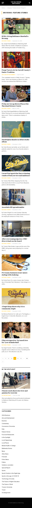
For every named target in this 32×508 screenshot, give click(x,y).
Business (4, 420)
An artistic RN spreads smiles (13, 207)
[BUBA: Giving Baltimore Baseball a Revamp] (16, 26)
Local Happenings (7, 440)
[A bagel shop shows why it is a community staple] (16, 296)
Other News (5, 454)
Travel (3, 490)
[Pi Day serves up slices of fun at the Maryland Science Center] (16, 93)
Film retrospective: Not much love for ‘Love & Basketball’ (15, 341)
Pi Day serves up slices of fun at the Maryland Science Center (15, 105)
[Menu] (3, 3)
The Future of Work (7, 484)
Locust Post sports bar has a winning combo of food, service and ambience (16, 174)
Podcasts (4, 456)
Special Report (6, 467)
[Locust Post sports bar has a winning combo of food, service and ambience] (16, 163)
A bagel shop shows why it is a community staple (13, 308)
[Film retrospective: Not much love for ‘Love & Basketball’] (16, 330)
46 (27, 358)
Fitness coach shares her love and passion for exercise (15, 392)
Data (3, 429)
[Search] (29, 3)
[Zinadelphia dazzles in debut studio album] (16, 129)
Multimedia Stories (7, 448)
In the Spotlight (6, 437)
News (3, 451)
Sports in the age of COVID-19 (10, 476)
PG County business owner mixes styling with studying (14, 274)
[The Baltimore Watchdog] (16, 3)
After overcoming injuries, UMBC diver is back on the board (14, 240)
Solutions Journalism (7, 465)
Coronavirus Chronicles (8, 426)
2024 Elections (6, 415)
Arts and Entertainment (8, 418)
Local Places (5, 443)
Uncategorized (6, 492)
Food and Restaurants (8, 434)
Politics (4, 462)
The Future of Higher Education (11, 481)
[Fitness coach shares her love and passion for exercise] (16, 380)
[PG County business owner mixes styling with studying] (16, 262)
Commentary (5, 423)
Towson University (7, 487)
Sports (3, 470)
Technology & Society (8, 479)
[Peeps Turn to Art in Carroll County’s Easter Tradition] (16, 60)
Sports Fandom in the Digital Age (11, 473)
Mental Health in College (9, 445)
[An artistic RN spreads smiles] (16, 197)
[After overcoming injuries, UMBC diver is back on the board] (16, 229)
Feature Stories (6, 432)
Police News (5, 459)
